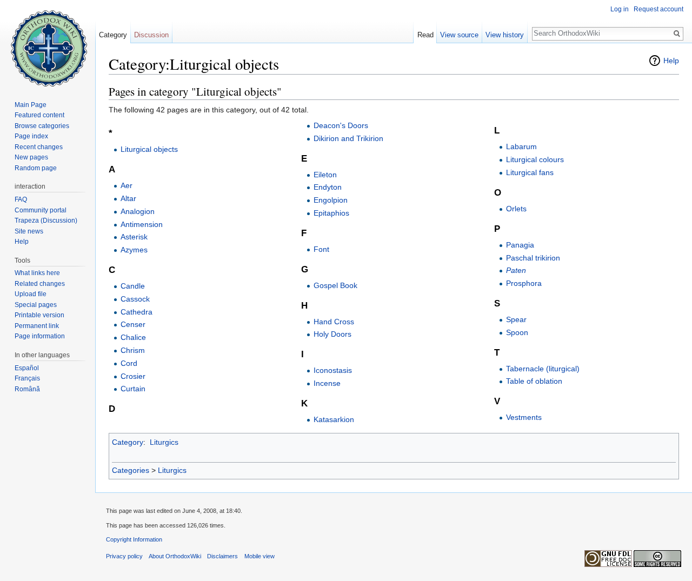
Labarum (521, 146)
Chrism (133, 350)
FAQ (21, 199)
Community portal (40, 210)
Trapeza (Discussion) (46, 220)
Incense (327, 383)
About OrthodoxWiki (175, 556)
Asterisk (134, 236)
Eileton (325, 174)
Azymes (134, 249)
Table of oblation (534, 381)
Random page (36, 168)
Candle (133, 286)
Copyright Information (134, 539)
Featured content (39, 115)
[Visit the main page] (47, 43)
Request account (658, 9)
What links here (37, 273)
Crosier (133, 376)
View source (459, 35)
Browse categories (42, 126)
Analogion (138, 211)
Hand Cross (334, 321)
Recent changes (39, 147)
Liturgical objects (149, 149)
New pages (31, 157)
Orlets (516, 208)
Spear (516, 319)
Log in (619, 9)
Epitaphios (331, 213)
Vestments (524, 417)
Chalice (133, 337)
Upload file (30, 294)
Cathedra (136, 312)
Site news (29, 231)
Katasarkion (334, 419)
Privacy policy (124, 556)
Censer (133, 324)
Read (425, 35)
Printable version (39, 315)
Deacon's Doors (341, 125)
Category (127, 442)
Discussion (151, 35)
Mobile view (259, 556)
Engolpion (331, 200)
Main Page (30, 105)
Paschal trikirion (533, 257)
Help (671, 60)
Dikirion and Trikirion (348, 138)
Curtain (133, 388)
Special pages (36, 305)
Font (321, 249)
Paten (516, 270)
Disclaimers (222, 556)
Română (27, 389)
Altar (128, 198)
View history (504, 35)
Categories (130, 470)
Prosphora (524, 283)
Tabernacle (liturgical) (543, 368)
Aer (126, 185)
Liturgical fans (530, 172)
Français (27, 378)
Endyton (328, 187)
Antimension (142, 224)
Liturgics (164, 442)
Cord (129, 363)
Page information (40, 336)
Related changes (40, 284)
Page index (31, 136)
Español (27, 368)
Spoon (517, 332)
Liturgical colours (535, 159)
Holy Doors (332, 334)
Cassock (135, 299)
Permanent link (37, 326)
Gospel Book (335, 285)
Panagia (520, 245)
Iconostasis (333, 370)
